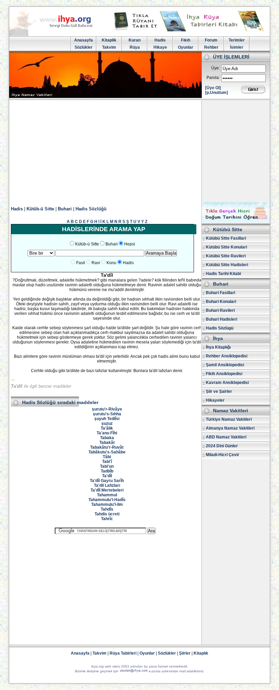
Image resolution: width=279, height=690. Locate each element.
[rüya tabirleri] (190, 30)
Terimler (237, 40)
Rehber (211, 47)
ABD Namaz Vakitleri (226, 437)
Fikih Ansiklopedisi (224, 373)
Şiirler (185, 653)
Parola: (213, 77)
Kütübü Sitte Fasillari (226, 238)
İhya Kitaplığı (218, 347)
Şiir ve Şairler (219, 391)
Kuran (135, 40)
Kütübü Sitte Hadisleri (227, 264)
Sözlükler (84, 47)
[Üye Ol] (213, 87)
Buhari (65, 208)
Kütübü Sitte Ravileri (226, 256)
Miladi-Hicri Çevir (222, 454)
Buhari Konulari (221, 301)
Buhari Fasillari (220, 292)
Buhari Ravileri (220, 310)
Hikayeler (215, 400)
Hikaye (160, 47)
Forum (211, 40)
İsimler (236, 47)
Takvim (109, 47)
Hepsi (129, 244)
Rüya (135, 47)
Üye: (215, 68)
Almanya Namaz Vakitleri (230, 428)
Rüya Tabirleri (123, 653)
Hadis (160, 40)
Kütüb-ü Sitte (40, 208)
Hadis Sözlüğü (91, 208)
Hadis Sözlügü (219, 328)
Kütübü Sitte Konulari (226, 247)
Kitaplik (109, 40)
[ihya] (57, 34)
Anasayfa (83, 40)
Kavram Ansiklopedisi (227, 382)
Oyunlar (185, 47)
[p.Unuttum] (216, 92)
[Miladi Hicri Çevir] (236, 221)
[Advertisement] (139, 151)
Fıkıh (185, 40)
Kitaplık (201, 653)
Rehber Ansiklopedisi (226, 356)
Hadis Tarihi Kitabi (223, 273)
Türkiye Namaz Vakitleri (229, 419)
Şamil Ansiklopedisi (225, 365)
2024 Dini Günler (222, 446)
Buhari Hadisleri (221, 319)
